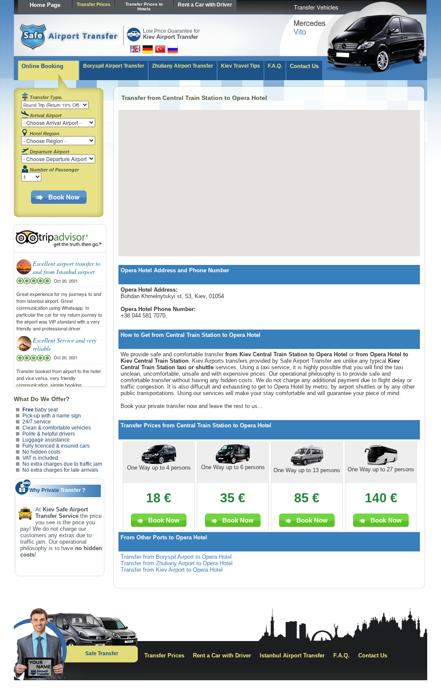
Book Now (64, 197)
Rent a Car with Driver (205, 5)
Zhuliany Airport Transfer (182, 66)
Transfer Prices (93, 4)
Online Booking (42, 66)
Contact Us (304, 66)
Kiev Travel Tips (240, 66)
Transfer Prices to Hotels (144, 6)
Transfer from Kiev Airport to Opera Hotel (172, 570)
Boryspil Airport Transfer (113, 66)
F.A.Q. (275, 66)
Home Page (45, 5)
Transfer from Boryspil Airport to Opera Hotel (176, 557)
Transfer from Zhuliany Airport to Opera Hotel (177, 563)
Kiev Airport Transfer (170, 37)
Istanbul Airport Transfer (292, 655)
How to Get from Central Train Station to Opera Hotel (191, 335)
